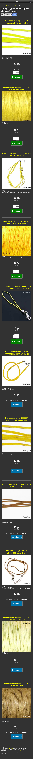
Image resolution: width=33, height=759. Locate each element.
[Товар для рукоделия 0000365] (16, 306)
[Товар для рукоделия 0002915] (16, 504)
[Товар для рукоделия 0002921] (16, 40)
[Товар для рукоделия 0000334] (16, 371)
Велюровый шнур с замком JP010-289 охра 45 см (16, 552)
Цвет (14, 14)
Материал (7, 14)
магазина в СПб (17, 750)
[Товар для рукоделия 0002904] (16, 437)
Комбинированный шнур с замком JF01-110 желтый (16, 154)
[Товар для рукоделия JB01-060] (16, 703)
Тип (2, 14)
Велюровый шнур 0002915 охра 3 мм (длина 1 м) (16, 485)
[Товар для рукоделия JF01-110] (16, 173)
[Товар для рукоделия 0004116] (16, 241)
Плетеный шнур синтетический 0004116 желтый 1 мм (16, 222)
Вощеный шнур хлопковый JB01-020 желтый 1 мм (16, 88)
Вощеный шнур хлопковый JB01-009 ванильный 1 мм (16, 618)
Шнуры (16, 5)
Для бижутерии (10, 5)
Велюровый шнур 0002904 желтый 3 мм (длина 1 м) (16, 419)
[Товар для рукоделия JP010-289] (16, 570)
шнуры (11, 748)
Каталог (3, 5)
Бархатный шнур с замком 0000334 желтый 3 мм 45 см (17, 353)
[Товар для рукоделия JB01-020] (16, 106)
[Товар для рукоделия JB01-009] (16, 636)
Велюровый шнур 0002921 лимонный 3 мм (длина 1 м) (16, 22)
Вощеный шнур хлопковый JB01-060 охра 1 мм (16, 684)
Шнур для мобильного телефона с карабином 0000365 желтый (16, 287)
